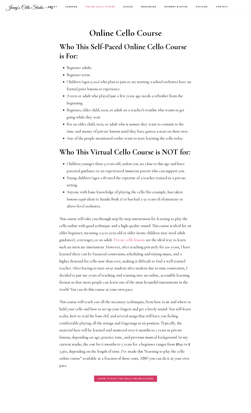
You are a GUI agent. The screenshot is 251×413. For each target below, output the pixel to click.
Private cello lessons (129, 239)
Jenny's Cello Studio (29, 6)
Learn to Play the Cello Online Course (125, 379)
